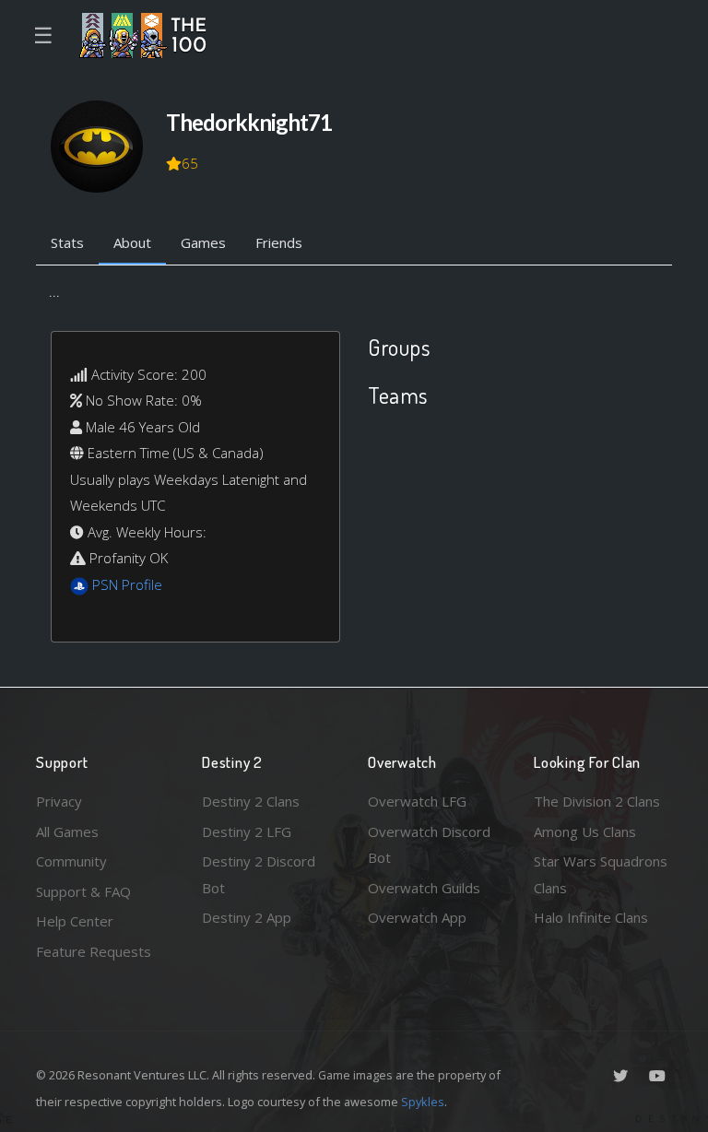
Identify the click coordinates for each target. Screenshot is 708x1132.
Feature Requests (93, 951)
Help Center (74, 921)
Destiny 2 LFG (246, 831)
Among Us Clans (585, 831)
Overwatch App (417, 917)
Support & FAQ (83, 891)
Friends (278, 242)
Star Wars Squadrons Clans (600, 874)
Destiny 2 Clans (251, 801)
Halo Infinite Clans (591, 917)
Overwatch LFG (417, 801)
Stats (67, 242)
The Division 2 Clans (597, 801)
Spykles (422, 1101)
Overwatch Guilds (424, 887)
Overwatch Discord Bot (429, 844)
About (132, 242)
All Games (67, 831)
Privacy (59, 801)
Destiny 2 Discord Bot (258, 874)
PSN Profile (127, 584)
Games (203, 242)
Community (71, 861)
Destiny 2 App (246, 917)
